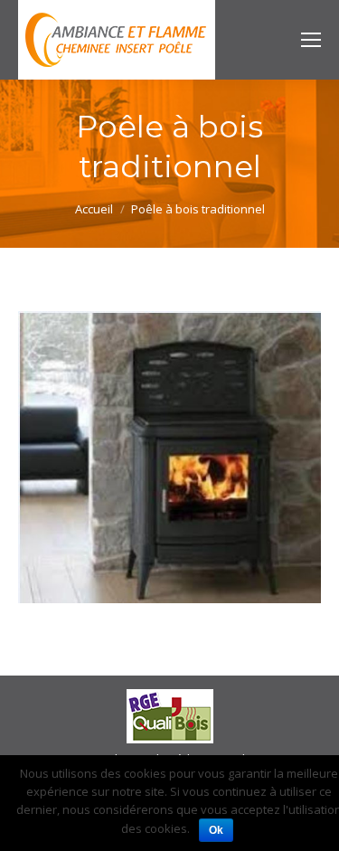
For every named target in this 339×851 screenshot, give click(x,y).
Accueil (94, 209)
